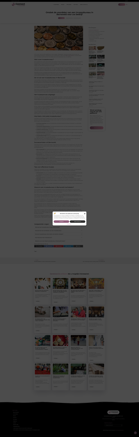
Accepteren (61, 221)
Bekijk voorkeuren (77, 221)
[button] (84, 213)
